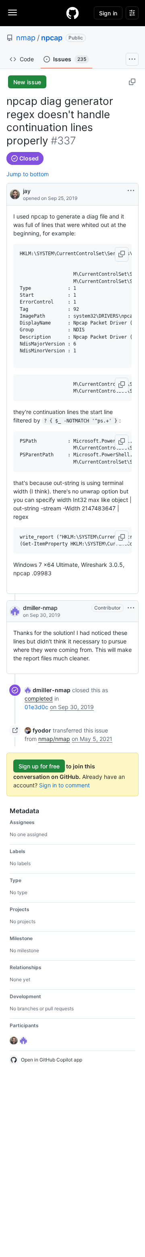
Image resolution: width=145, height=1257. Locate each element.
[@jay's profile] (15, 193)
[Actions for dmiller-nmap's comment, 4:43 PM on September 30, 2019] (131, 608)
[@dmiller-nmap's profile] (15, 611)
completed (39, 698)
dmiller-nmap (40, 607)
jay (27, 190)
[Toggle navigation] (12, 12)
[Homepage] (72, 12)
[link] (47, 690)
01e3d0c (36, 706)
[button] (121, 254)
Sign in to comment (64, 785)
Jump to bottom (27, 174)
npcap (51, 37)
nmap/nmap (54, 738)
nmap (25, 37)
